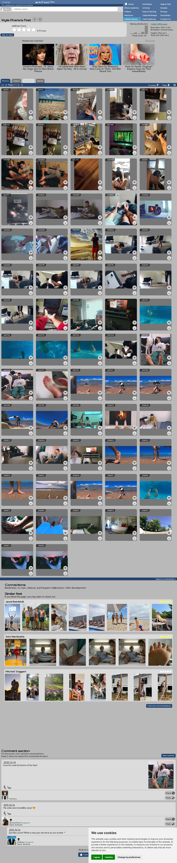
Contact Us (165, 19)
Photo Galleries (131, 7)
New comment (168, 756)
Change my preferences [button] (129, 857)
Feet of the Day (149, 11)
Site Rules (147, 4)
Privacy (163, 11)
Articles (146, 7)
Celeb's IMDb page (159, 24)
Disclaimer (165, 15)
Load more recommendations (159, 706)
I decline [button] (109, 857)
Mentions (128, 15)
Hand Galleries (149, 19)
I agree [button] (96, 857)
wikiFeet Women (131, 19)
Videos (127, 11)
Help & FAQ (165, 4)
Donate (163, 7)
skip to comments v (166, 579)
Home (131, 4)
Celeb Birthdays (149, 15)
